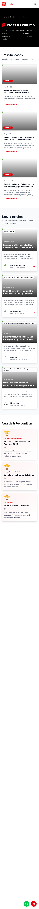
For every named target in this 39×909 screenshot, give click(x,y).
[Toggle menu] (35, 4)
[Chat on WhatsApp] (26, 904)
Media (12, 17)
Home (5, 17)
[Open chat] (34, 904)
